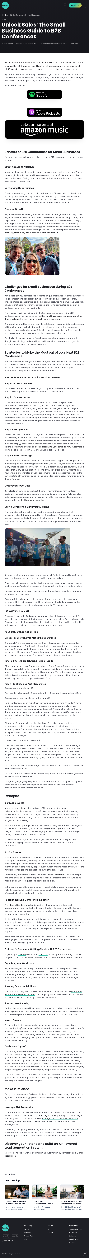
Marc (23, 808)
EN (2, 15)
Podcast (50, 1233)
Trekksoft (43, 954)
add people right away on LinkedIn (35, 599)
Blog (6, 15)
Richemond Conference (16, 811)
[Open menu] (85, 5)
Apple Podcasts (8, 1240)
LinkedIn (5, 1236)
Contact (27, 1233)
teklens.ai (72, 1236)
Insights (49, 1229)
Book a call (75, 5)
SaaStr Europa (11, 857)
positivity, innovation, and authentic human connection (31, 232)
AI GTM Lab (73, 1233)
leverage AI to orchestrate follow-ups (60, 1118)
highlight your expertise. (32, 500)
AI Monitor (73, 1242)
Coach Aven (73, 1239)
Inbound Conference (19, 905)
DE (65, 5)
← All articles (10, 1174)
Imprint (27, 1239)
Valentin (22, 954)
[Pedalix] (5, 5)
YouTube (15, 1236)
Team (26, 1229)
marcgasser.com (75, 1229)
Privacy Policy (29, 1236)
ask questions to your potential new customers (59, 446)
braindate (59, 874)
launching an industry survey (51, 1115)
